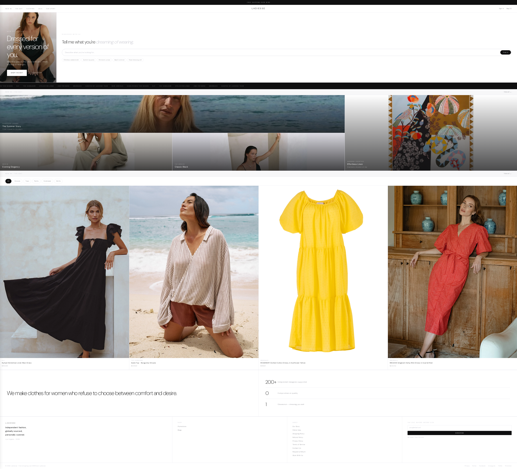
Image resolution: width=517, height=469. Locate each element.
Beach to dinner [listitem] (119, 60)
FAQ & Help (297, 430)
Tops (27, 181)
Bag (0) (509, 8)
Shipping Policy (298, 434)
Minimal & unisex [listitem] (104, 60)
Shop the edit (17, 73)
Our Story (50, 9)
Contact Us (297, 448)
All (8, 181)
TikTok (500, 466)
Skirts (58, 181)
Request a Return (299, 452)
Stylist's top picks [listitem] (88, 60)
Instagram (491, 466)
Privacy (467, 466)
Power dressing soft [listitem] (135, 60)
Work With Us (298, 455)
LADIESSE (258, 8)
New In (8, 9)
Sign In (501, 8)
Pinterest (508, 466)
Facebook (482, 466)
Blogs (180, 430)
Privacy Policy (298, 441)
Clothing (30, 9)
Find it (505, 52)
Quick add (64, 356)
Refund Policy (298, 437)
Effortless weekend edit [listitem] (71, 60)
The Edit (18, 9)
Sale (40, 9)
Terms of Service (299, 444)
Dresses (17, 181)
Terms (474, 466)
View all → (508, 92)
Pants (36, 181)
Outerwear (47, 181)
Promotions (182, 426)
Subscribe (459, 433)
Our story (37, 73)
